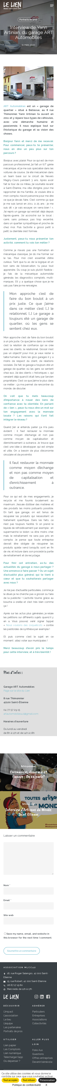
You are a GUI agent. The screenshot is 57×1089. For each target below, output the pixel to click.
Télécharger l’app (13, 1057)
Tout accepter (10, 1080)
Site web (8, 915)
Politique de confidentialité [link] (26, 1085)
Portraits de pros (28, 19)
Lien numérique (12, 1053)
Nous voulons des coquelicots (24, 625)
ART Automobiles (14, 106)
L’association (10, 1015)
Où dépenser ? (11, 1061)
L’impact (8, 1011)
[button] (52, 5)
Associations (39, 1019)
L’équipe (8, 1023)
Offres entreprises (42, 1058)
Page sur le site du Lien (16, 690)
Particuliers (38, 1011)
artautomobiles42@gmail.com (20, 713)
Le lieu (7, 1019)
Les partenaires (12, 1027)
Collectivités (39, 1023)
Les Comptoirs (12, 1049)
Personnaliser (47, 1080)
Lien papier (9, 1045)
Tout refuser (28, 1080)
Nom (6, 885)
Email (7, 900)
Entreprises (38, 1015)
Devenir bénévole (42, 1061)
